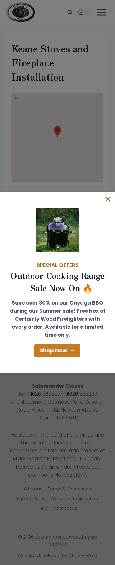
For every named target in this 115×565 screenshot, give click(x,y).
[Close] (108, 199)
